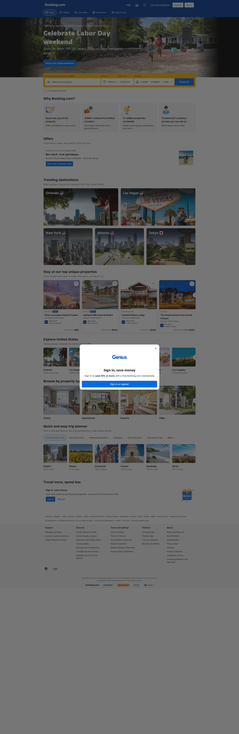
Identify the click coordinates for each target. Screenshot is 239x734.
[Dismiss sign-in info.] (155, 348)
